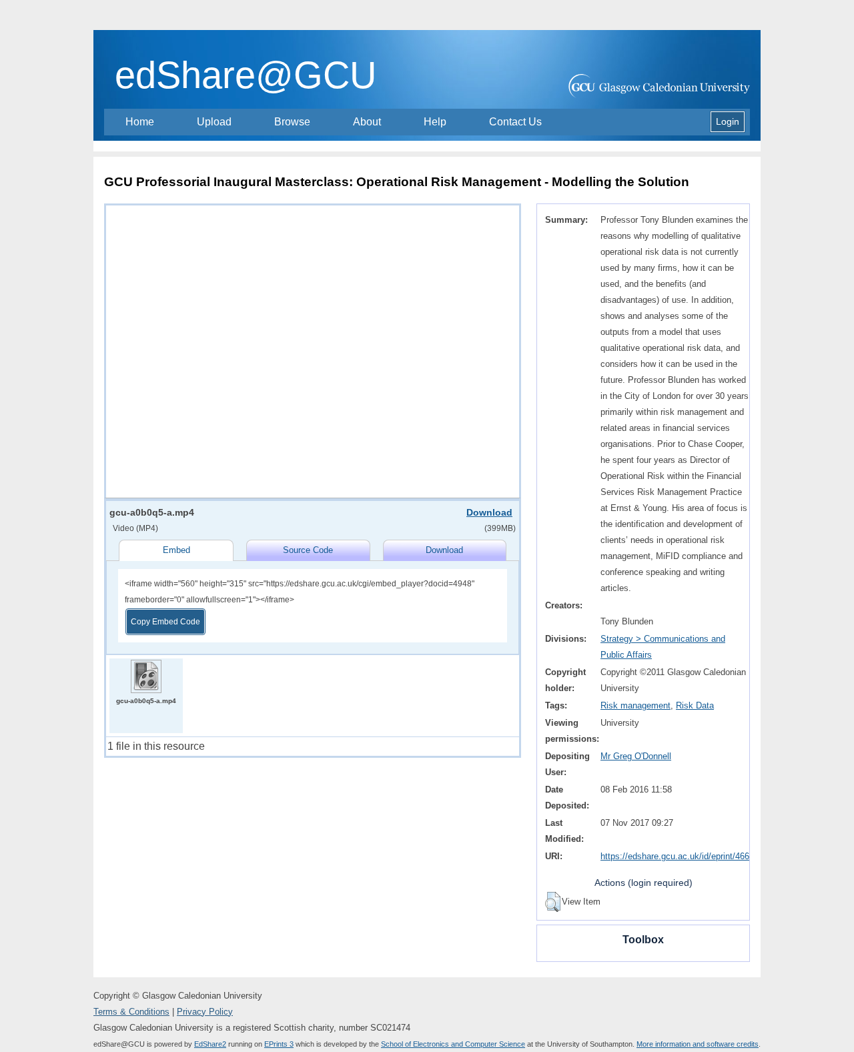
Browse (292, 121)
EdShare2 (210, 1044)
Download (489, 512)
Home (139, 121)
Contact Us (515, 121)
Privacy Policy (205, 1012)
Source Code (308, 550)
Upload (214, 121)
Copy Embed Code (165, 622)
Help (435, 121)
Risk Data (695, 705)
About (367, 121)
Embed (176, 550)
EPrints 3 (279, 1044)
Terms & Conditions (131, 1012)
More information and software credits (697, 1044)
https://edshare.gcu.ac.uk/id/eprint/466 (674, 856)
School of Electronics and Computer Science (453, 1044)
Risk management (635, 705)
